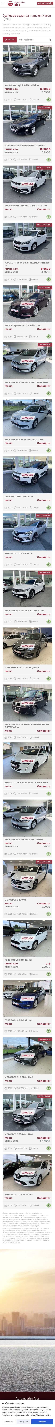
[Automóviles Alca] (10, 3)
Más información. (43, 1415)
